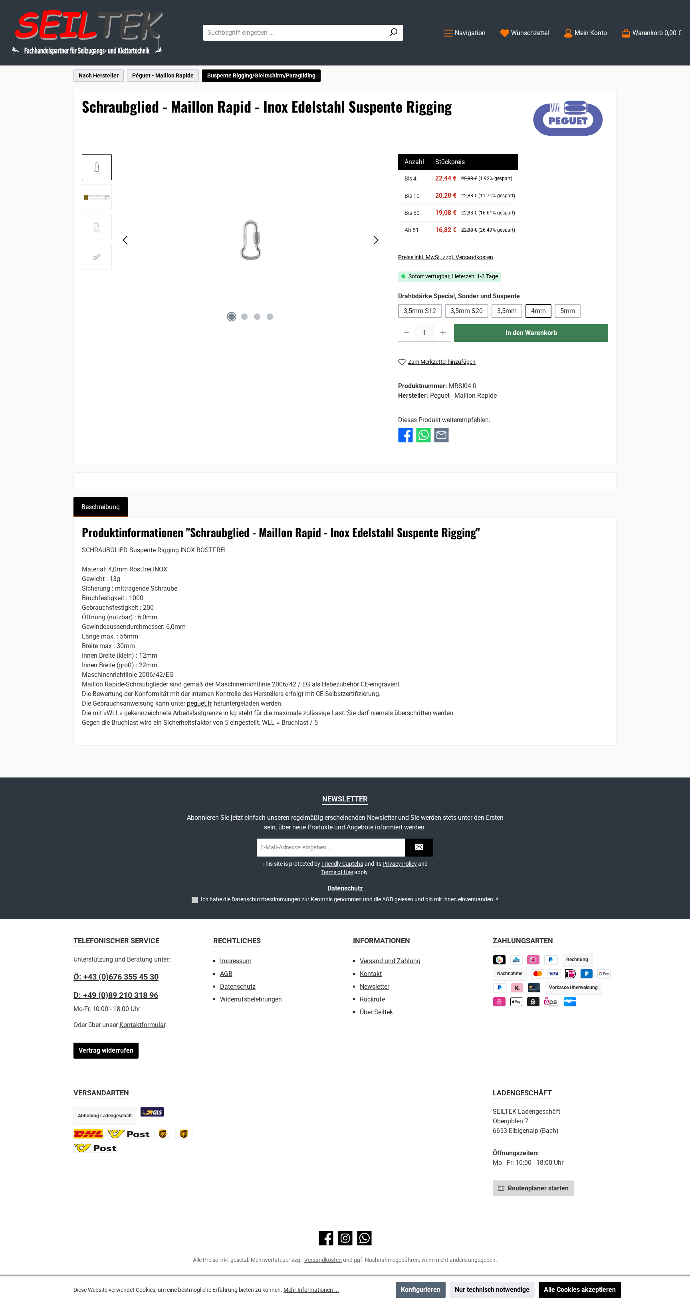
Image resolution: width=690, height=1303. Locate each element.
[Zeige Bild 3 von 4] (257, 316)
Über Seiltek (376, 1012)
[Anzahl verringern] (406, 333)
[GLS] (152, 1112)
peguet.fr (199, 703)
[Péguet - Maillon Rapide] (568, 118)
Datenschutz (238, 986)
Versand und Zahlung (390, 961)
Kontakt (371, 974)
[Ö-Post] (128, 1134)
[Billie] (533, 1002)
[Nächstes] (376, 240)
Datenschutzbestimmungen (266, 899)
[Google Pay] (604, 974)
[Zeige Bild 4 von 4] (270, 316)
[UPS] (162, 1134)
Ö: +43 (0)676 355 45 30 (116, 977)
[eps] (499, 1002)
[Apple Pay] (516, 1002)
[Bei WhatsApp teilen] (423, 435)
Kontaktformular (142, 1025)
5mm (567, 311)
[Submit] (419, 848)
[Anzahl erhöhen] (443, 333)
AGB (387, 899)
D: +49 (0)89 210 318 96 (115, 995)
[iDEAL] (533, 960)
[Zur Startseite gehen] (88, 33)
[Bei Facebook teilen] (405, 435)
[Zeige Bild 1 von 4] (231, 316)
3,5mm (507, 311)
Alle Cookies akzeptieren (580, 1289)
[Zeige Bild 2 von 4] (244, 316)
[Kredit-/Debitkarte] (534, 988)
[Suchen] (393, 33)
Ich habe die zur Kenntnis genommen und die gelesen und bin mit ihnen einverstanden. (349, 899)
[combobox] (294, 33)
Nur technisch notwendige (492, 1289)
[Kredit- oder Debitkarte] (546, 974)
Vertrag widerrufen (106, 1050)
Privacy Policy (400, 864)
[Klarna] (517, 988)
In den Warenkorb (531, 333)
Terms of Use (337, 872)
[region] (232, 240)
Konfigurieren (420, 1289)
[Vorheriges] (126, 240)
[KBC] (516, 960)
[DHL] (88, 1134)
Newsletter (374, 986)
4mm (538, 311)
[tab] (100, 507)
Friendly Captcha (342, 864)
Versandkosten (323, 1260)
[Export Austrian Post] (95, 1148)
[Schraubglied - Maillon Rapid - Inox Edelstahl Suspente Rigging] (251, 240)
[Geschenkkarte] (570, 1002)
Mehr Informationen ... (311, 1290)
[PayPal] (500, 988)
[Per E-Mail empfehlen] (441, 435)
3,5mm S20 (466, 311)
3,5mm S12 (420, 311)
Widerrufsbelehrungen (251, 999)
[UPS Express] (183, 1134)
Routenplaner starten (537, 1188)
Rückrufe (372, 999)
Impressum (236, 961)
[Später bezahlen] (551, 960)
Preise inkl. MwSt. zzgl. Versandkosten (445, 257)
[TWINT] (499, 960)
